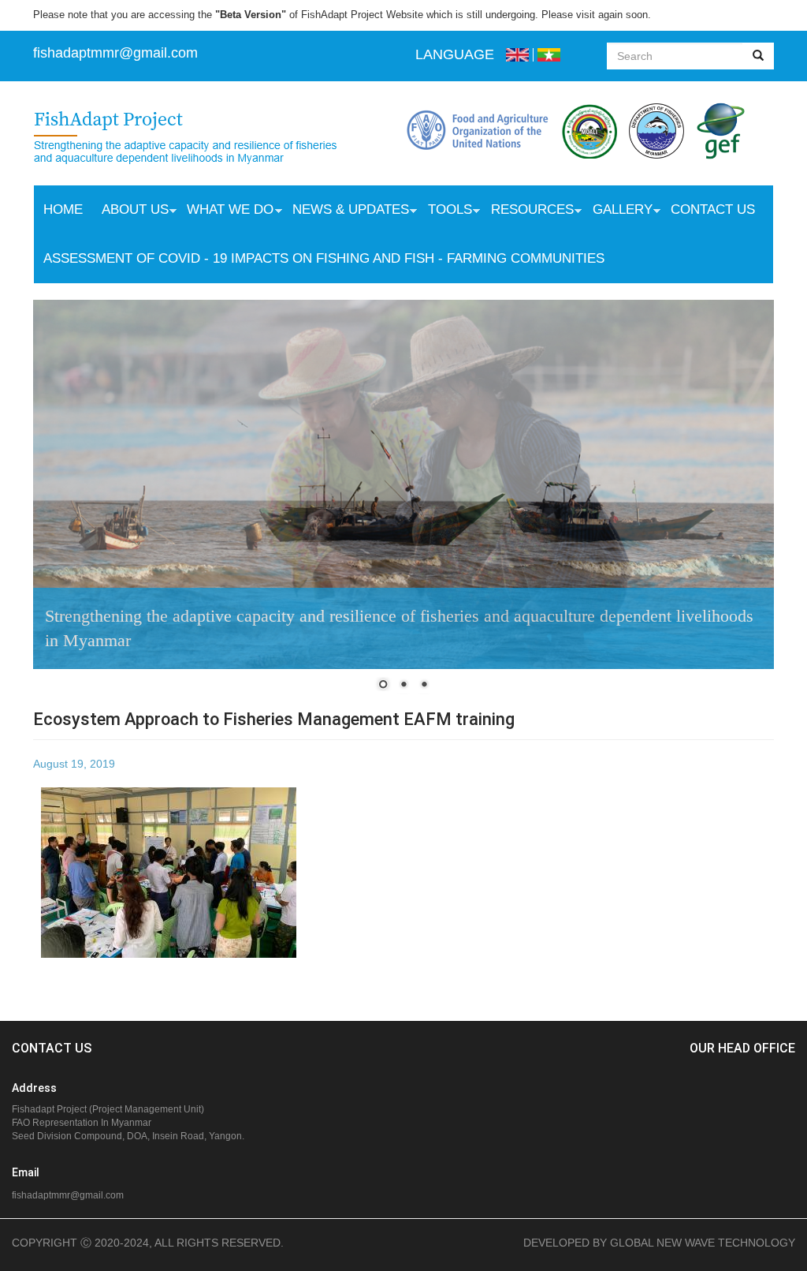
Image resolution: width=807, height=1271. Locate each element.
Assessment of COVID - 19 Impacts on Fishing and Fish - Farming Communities (323, 258)
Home (63, 209)
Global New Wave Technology (702, 1242)
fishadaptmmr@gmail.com (68, 1195)
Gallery (618, 211)
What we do (226, 211)
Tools (445, 211)
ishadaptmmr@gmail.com (117, 53)
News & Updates (346, 211)
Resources (528, 211)
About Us (130, 211)
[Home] (201, 139)
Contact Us (713, 209)
